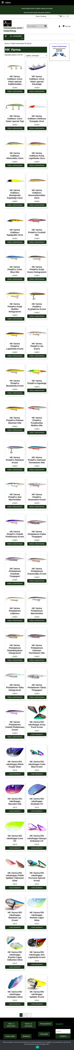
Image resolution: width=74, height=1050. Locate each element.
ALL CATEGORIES (16, 36)
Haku (45, 26)
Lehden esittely (10, 1036)
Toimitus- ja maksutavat (28, 1025)
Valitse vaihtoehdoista (14, 91)
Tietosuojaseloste (45, 1024)
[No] (72, 1045)
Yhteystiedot (44, 1034)
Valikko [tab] (8, 2)
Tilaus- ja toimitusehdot (11, 1025)
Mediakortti (26, 1036)
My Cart (68, 26)
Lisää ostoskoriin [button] (37, 734)
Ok (37, 1047)
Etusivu (7, 43)
